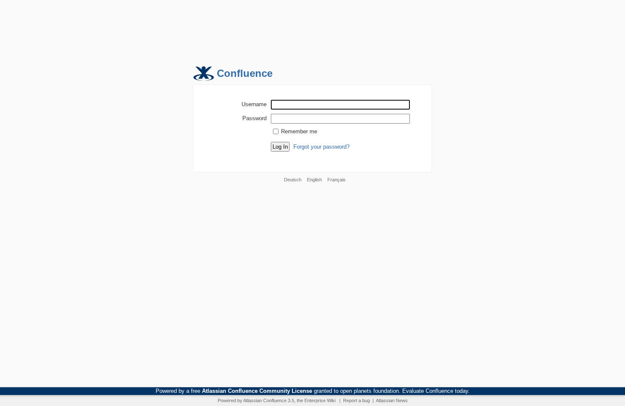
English (314, 179)
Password (254, 118)
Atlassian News (392, 400)
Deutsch (292, 179)
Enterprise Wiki (319, 400)
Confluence (245, 73)
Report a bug (356, 400)
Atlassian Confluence (265, 400)
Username (254, 104)
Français (336, 179)
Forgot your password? (321, 147)
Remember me (299, 131)
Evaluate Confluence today (435, 391)
